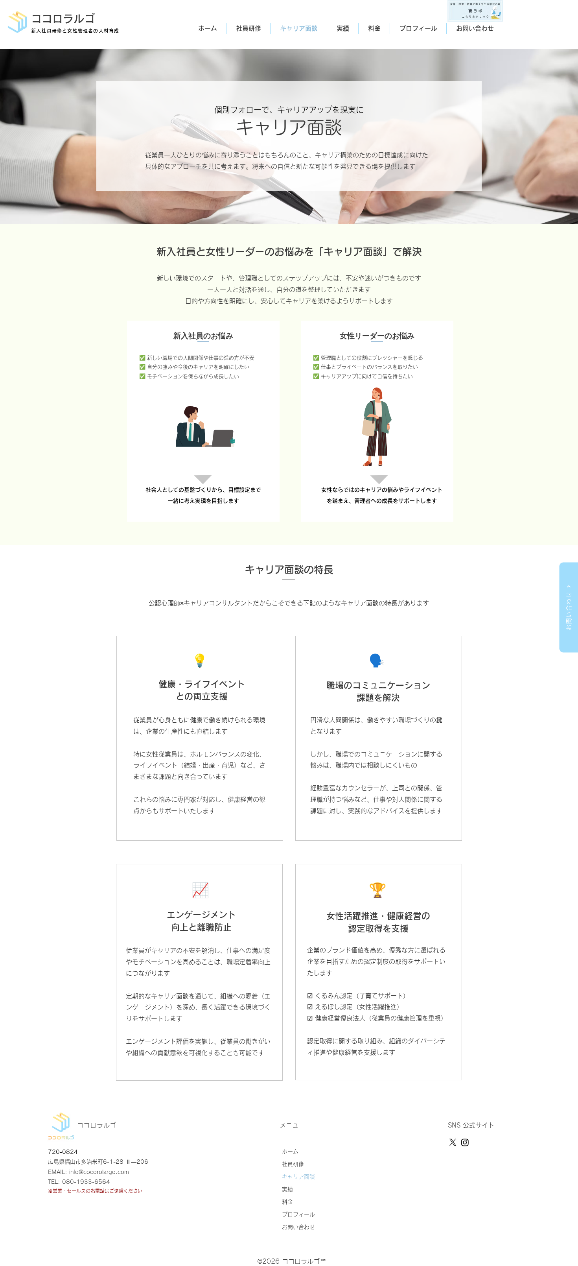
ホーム (290, 1151)
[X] (453, 1142)
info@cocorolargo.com (99, 1172)
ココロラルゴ (63, 18)
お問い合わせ (298, 1227)
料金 (287, 1202)
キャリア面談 (298, 1176)
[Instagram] (465, 1142)
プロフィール (298, 1214)
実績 (287, 1189)
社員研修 (293, 1164)
